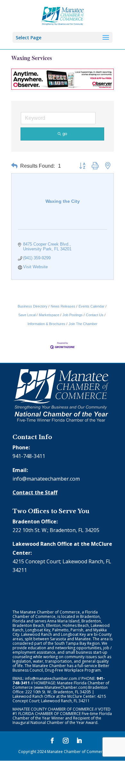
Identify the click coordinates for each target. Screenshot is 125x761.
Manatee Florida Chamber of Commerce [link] (61, 685)
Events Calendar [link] (91, 306)
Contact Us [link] (95, 315)
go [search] (65, 133)
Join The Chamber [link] (83, 324)
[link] (62, 15)
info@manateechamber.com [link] (46, 478)
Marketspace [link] (49, 315)
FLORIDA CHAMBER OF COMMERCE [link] (49, 713)
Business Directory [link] (32, 306)
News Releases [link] (63, 306)
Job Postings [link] (73, 315)
